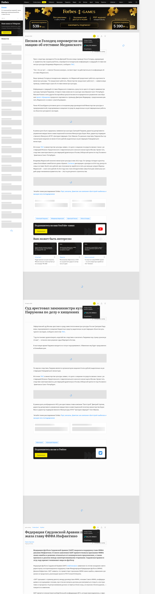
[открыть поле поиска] (136, 2)
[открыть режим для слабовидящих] (94, 36)
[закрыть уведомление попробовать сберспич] (98, 41)
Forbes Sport (38, 257)
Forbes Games (39, 2)
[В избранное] (54, 257)
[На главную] (5, 2)
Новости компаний (89, 257)
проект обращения (43, 97)
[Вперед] (109, 204)
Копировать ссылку (99, 51)
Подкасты (67, 2)
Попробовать (87, 49)
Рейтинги (51, 2)
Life (80, 2)
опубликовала (72, 566)
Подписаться (41, 231)
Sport (91, 2)
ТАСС (72, 64)
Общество (62, 257)
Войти (130, 2)
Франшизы (60, 2)
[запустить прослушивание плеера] (98, 36)
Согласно (71, 163)
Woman (85, 2)
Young (97, 2)
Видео (74, 2)
